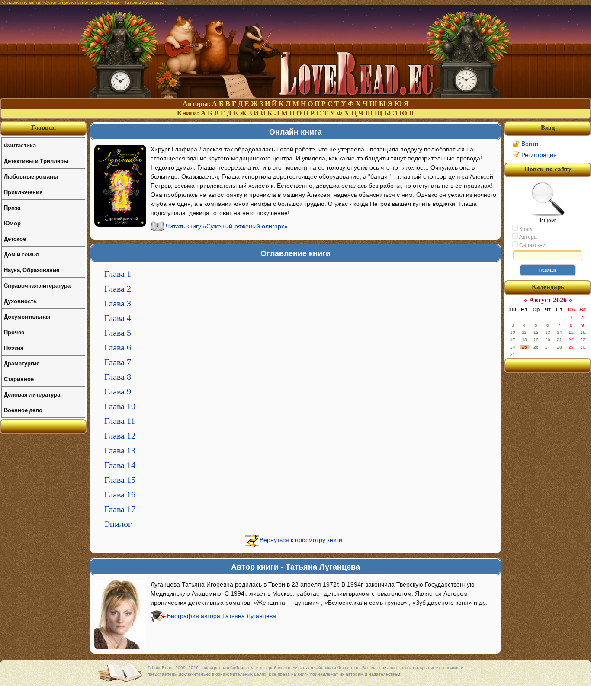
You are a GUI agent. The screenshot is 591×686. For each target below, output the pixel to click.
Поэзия (14, 347)
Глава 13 (119, 450)
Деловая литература (32, 394)
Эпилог (118, 524)
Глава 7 (117, 362)
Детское (15, 238)
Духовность (20, 301)
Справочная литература (37, 285)
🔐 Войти (525, 143)
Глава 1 (117, 274)
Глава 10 (119, 406)
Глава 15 (119, 479)
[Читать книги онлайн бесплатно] (295, 95)
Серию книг (532, 245)
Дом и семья (21, 254)
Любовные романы (31, 176)
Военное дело (23, 410)
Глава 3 (117, 303)
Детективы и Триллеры (36, 161)
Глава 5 (117, 332)
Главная (43, 127)
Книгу (525, 229)
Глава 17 (119, 509)
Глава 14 (119, 465)
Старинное (19, 379)
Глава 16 (119, 494)
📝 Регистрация (534, 154)
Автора (527, 237)
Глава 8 (117, 376)
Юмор (12, 223)
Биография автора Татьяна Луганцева (221, 615)
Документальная (27, 316)
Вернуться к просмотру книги (301, 539)
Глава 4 (117, 318)
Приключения (23, 192)
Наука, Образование (31, 270)
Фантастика (20, 145)
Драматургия (22, 363)
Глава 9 (117, 391)
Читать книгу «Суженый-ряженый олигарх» (227, 226)
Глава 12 (119, 435)
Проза (12, 207)
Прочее (14, 332)
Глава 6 (117, 347)
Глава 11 (119, 421)
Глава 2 (117, 288)
